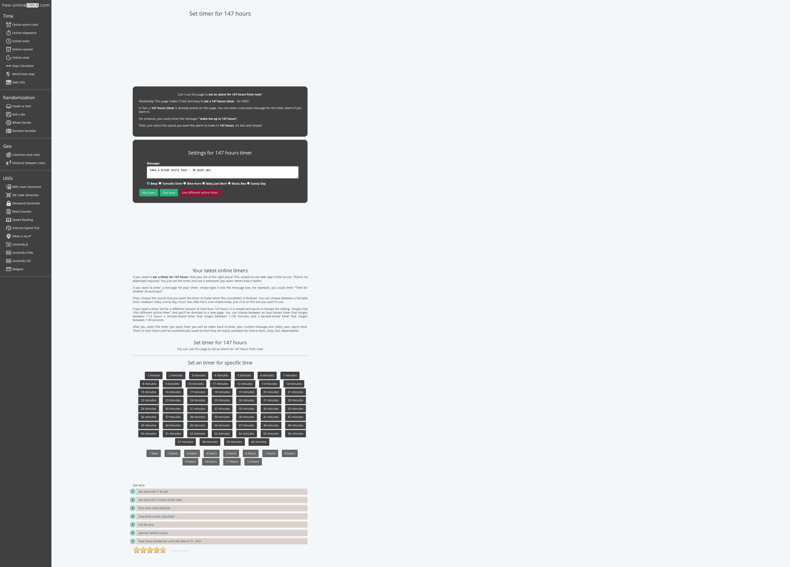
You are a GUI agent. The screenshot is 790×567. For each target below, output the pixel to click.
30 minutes (173, 409)
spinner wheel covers (153, 533)
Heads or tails (21, 106)
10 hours (211, 461)
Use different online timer (200, 192)
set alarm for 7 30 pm (153, 492)
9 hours (190, 461)
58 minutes (210, 442)
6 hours (250, 453)
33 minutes (246, 409)
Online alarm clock (25, 25)
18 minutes (222, 392)
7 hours (270, 453)
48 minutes (271, 425)
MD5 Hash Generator (26, 187)
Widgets (17, 269)
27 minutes (271, 400)
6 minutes (267, 375)
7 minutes (290, 375)
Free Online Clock (25, 5)
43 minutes (148, 425)
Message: (153, 163)
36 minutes (148, 417)
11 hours (232, 461)
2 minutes (176, 375)
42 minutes (295, 417)
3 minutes (199, 375)
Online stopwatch (24, 33)
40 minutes (246, 417)
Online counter (22, 49)
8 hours (290, 453)
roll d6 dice (146, 525)
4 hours (211, 453)
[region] (220, 50)
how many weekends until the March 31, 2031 (170, 541)
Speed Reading (22, 220)
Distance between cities (28, 163)
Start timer (149, 192)
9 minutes (172, 384)
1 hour (153, 453)
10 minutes (196, 384)
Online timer (21, 41)
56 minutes (295, 433)
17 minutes (197, 392)
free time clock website (154, 508)
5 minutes (244, 375)
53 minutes (222, 433)
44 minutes (173, 425)
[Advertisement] (220, 235)
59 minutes (234, 442)
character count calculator (156, 516)
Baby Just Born (216, 183)
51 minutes (173, 433)
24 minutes (197, 400)
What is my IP (21, 236)
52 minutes (197, 433)
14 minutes (294, 384)
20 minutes (271, 392)
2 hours (172, 453)
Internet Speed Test (26, 228)
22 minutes (148, 400)
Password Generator (26, 203)
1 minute (154, 375)
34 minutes (271, 409)
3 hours (192, 453)
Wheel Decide (21, 123)
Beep (154, 183)
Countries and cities (26, 155)
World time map (23, 74)
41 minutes (271, 417)
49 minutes (295, 425)
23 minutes (173, 400)
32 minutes (222, 409)
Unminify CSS (21, 261)
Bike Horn (194, 183)
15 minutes (148, 392)
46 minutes (222, 425)
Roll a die (18, 114)
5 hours (231, 453)
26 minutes (246, 400)
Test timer (169, 192)
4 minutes (221, 375)
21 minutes (295, 392)
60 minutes (259, 442)
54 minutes (246, 433)
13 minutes (269, 384)
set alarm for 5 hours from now (159, 500)
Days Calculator (23, 66)
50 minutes (148, 433)
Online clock (20, 57)
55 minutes (271, 433)
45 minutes (197, 425)
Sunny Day (258, 183)
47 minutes (246, 425)
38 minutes (197, 417)
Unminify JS (20, 244)
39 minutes (222, 417)
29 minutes (148, 409)
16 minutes (173, 392)
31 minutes (197, 409)
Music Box (239, 183)
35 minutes (295, 409)
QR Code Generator (25, 195)
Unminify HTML (23, 253)
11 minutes (220, 384)
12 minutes (245, 384)
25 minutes (222, 400)
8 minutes (149, 384)
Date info (18, 82)
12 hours (253, 461)
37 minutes (173, 417)
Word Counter (22, 211)
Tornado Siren (172, 183)
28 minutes (295, 400)
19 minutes (246, 392)
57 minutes (185, 442)
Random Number (24, 131)
